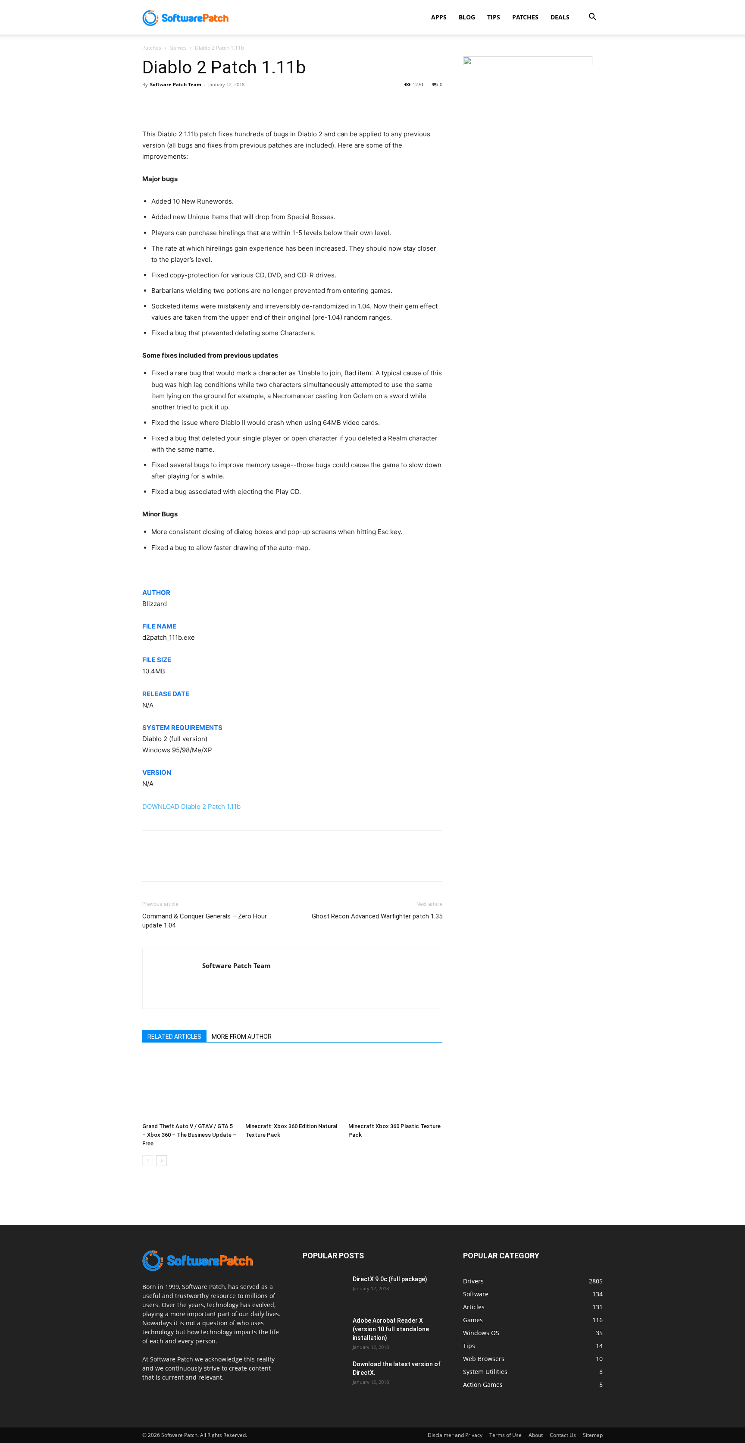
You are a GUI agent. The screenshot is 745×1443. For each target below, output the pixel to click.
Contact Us (563, 1435)
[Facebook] (151, 104)
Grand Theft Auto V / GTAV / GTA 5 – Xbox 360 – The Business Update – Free (189, 1135)
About (536, 1435)
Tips (493, 17)
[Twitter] (170, 104)
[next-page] (161, 1160)
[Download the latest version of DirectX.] (324, 1375)
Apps (439, 17)
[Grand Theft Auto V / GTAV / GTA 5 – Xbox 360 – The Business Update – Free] (189, 1086)
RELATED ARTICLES (174, 1036)
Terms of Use (505, 1435)
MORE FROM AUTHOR (242, 1036)
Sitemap (593, 1435)
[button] (592, 18)
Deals (560, 17)
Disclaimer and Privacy (455, 1435)
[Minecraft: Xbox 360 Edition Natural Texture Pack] (292, 1086)
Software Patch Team (175, 84)
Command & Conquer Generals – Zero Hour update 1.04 (204, 920)
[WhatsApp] (210, 104)
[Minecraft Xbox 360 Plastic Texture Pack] (395, 1086)
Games (178, 47)
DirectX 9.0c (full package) (390, 1279)
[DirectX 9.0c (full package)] (324, 1290)
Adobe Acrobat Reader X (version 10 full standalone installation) (391, 1329)
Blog (467, 17)
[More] (231, 104)
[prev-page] (147, 1160)
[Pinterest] (190, 104)
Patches (525, 17)
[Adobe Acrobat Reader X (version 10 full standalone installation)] (324, 1331)
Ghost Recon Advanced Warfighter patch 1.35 (377, 916)
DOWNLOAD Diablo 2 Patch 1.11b (191, 806)
